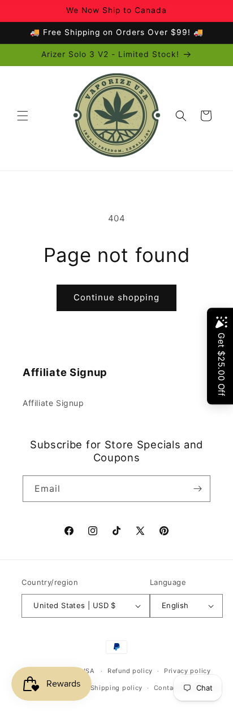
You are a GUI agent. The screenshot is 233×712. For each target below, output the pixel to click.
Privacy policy (187, 671)
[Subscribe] (197, 488)
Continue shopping (116, 297)
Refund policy (130, 671)
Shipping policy (116, 688)
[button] (22, 115)
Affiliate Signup (53, 403)
